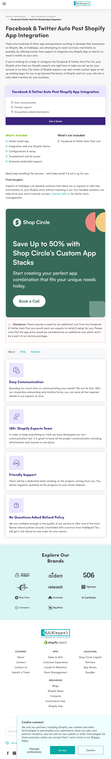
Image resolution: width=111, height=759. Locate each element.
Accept (63, 750)
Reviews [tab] (35, 351)
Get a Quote (55, 121)
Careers (21, 662)
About (20, 657)
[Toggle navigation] (4, 3)
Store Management (55, 672)
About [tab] (11, 351)
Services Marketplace (16, 16)
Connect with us (60, 193)
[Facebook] (8, 753)
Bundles (90, 672)
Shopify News (55, 691)
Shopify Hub (55, 706)
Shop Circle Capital (90, 657)
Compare (55, 696)
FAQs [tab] (23, 351)
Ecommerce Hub (55, 701)
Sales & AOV (55, 657)
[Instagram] (14, 753)
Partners (90, 662)
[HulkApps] (82, 3)
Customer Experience (55, 662)
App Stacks (90, 667)
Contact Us (20, 667)
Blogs (55, 686)
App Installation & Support (43, 16)
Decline (90, 750)
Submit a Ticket (21, 672)
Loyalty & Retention (55, 667)
